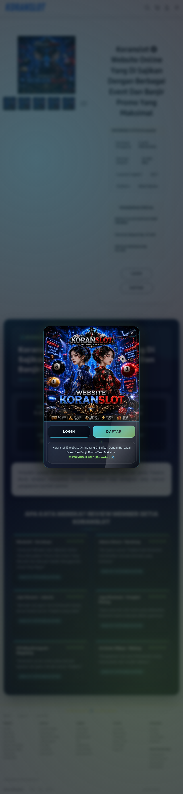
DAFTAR (114, 431)
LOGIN (69, 431)
